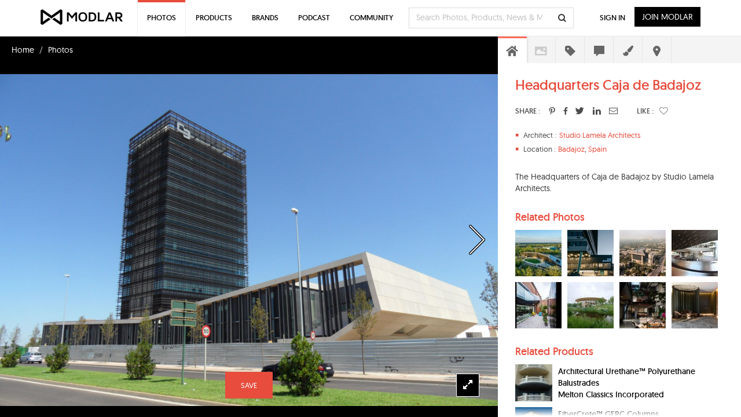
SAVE (249, 385)
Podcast (314, 18)
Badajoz (571, 148)
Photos (60, 50)
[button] (663, 110)
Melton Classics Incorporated (611, 394)
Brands (265, 18)
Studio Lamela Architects (599, 135)
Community (371, 18)
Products (214, 18)
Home (23, 50)
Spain (597, 148)
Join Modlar (667, 17)
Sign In (612, 18)
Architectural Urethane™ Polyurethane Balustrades (626, 377)
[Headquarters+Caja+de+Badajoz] (552, 110)
